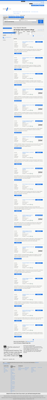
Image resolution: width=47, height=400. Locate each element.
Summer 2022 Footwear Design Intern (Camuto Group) (28, 310)
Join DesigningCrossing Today (7, 28)
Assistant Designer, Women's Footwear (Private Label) (27, 215)
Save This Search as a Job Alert (9, 32)
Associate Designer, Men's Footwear (28, 73)
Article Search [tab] (12, 17)
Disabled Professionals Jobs (13, 373)
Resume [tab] (21, 17)
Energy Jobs (13, 378)
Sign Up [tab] (17, 17)
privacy (6, 362)
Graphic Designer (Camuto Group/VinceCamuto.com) (27, 231)
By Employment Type (20, 32)
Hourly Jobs (13, 381)
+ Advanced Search (40, 24)
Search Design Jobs (17, 11)
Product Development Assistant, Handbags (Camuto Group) (28, 121)
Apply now (39, 41)
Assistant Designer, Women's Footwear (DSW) (27, 279)
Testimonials (27, 367)
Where (22, 18)
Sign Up (19, 367)
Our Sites (5, 369)
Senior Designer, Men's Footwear (28, 184)
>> (43, 35)
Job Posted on (33, 32)
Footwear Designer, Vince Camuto (28, 262)
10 (42, 35)
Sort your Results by (15, 32)
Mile (24, 31)
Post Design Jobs (34, 11)
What (5, 18)
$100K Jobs (12, 368)
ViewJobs (28, 31)
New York (17, 15)
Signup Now (41, 5)
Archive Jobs (40, 367)
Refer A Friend (16, 13)
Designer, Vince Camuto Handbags (28, 199)
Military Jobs (13, 382)
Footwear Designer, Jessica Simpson (28, 136)
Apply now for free (39, 89)
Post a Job (34, 5)
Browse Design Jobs (26, 11)
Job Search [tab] (5, 17)
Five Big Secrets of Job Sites (33, 370)
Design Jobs (5, 15)
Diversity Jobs (13, 375)
